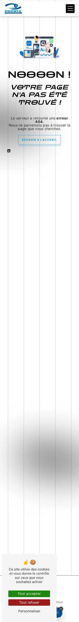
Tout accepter (29, 593)
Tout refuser (29, 602)
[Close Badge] (61, 609)
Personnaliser (29, 611)
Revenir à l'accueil (39, 139)
